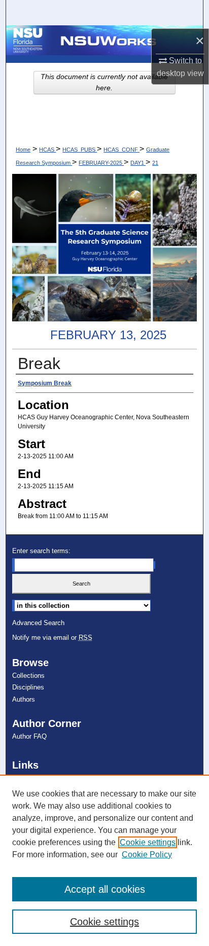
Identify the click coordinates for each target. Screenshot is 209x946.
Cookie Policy (147, 854)
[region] (104, 860)
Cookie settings (148, 842)
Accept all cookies (104, 889)
